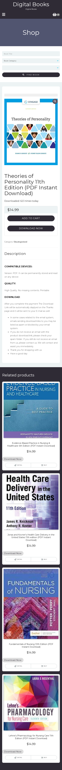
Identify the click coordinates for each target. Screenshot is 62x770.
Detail (19, 465)
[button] (55, 101)
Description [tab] (15, 254)
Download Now (31, 228)
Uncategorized (20, 241)
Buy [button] (45, 465)
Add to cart (31, 218)
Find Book (32, 75)
